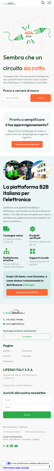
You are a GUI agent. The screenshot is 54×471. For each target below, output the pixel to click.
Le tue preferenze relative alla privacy (29, 463)
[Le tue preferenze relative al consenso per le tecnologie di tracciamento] (49, 466)
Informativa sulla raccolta (16, 467)
